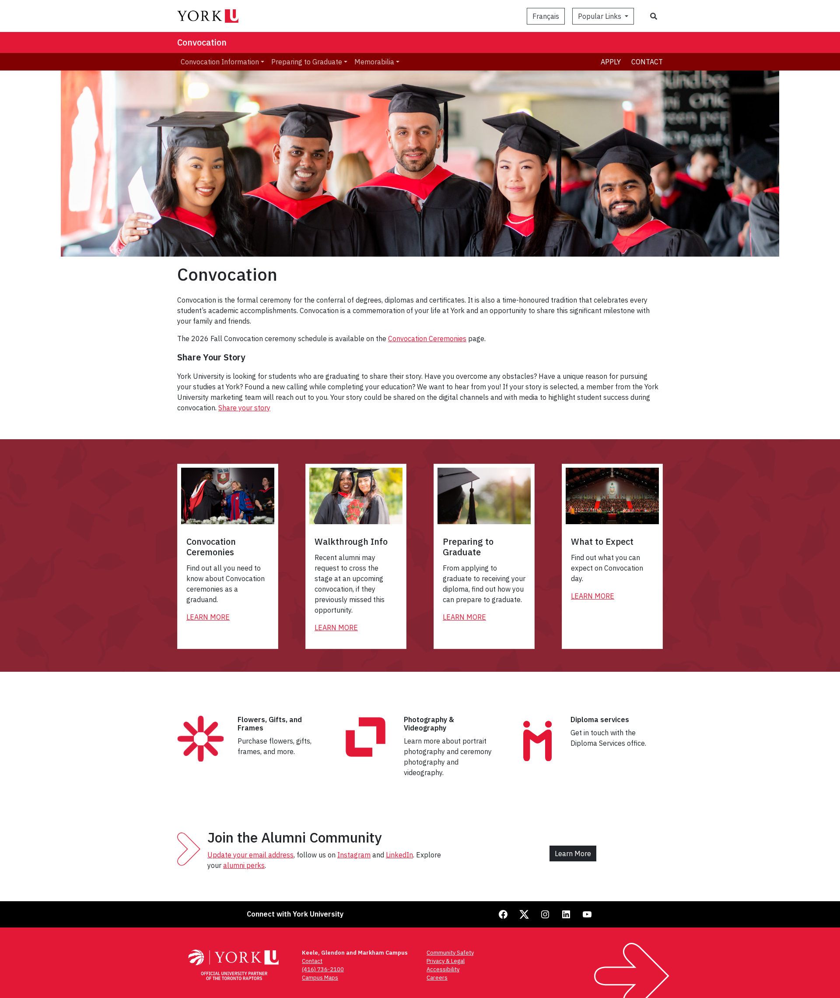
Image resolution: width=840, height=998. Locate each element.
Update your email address (250, 854)
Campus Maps (320, 977)
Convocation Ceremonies (427, 338)
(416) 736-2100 (323, 969)
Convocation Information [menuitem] (220, 61)
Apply (611, 61)
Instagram (354, 854)
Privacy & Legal (446, 961)
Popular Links (600, 16)
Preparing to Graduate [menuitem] (306, 61)
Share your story (244, 407)
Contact (647, 61)
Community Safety (450, 952)
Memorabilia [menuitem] (374, 61)
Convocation (202, 42)
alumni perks (244, 865)
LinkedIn (399, 854)
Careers (437, 977)
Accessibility (443, 969)
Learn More (208, 617)
